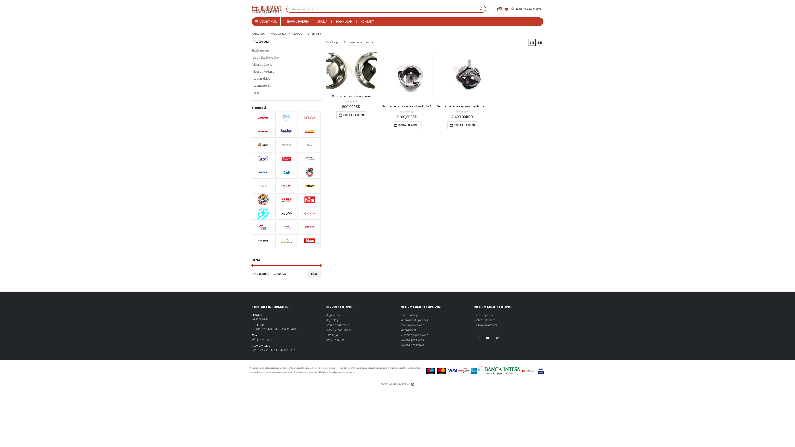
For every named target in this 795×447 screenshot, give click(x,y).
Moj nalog (332, 320)
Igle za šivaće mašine (265, 57)
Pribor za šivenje (262, 64)
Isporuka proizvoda (412, 325)
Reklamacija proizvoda (414, 335)
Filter (314, 273)
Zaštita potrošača (484, 320)
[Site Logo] (267, 9)
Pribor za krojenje (263, 71)
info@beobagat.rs (263, 339)
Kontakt (367, 21)
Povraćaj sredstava (412, 345)
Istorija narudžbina (337, 325)
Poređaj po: (333, 42)
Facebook (478, 338)
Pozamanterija (261, 86)
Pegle (255, 93)
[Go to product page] (351, 70)
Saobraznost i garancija (414, 320)
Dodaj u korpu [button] (353, 115)
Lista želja (332, 335)
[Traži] (481, 9)
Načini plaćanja (409, 315)
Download (344, 21)
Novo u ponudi (298, 21)
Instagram (498, 338)
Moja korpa (333, 315)
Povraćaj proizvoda (412, 340)
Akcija (322, 21)
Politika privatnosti (485, 325)
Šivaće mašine (261, 50)
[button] (532, 42)
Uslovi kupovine (484, 315)
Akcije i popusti (335, 340)
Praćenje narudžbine (339, 330)
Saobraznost (408, 330)
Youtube (488, 338)
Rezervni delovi (261, 79)
